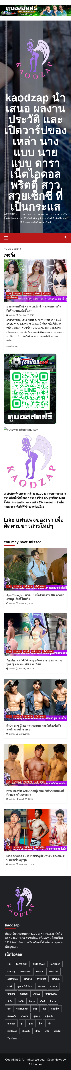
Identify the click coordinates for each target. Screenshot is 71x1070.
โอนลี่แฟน (12, 1038)
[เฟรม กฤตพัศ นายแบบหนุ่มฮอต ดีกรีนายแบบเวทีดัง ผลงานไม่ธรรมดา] (35, 765)
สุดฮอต (36, 1016)
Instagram (39, 964)
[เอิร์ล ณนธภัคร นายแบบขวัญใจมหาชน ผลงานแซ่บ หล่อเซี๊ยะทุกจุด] (35, 830)
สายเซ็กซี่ (55, 1008)
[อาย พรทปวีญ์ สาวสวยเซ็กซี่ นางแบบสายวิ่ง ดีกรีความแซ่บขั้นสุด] (35, 280)
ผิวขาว (32, 1001)
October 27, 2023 (26, 315)
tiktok (40, 971)
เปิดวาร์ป (26, 1031)
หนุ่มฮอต (11, 1023)
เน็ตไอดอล (12, 297)
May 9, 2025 (24, 734)
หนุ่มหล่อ (49, 1016)
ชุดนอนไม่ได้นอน (25, 986)
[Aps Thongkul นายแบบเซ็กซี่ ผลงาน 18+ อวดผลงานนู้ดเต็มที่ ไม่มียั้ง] (35, 569)
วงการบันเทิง (21, 1008)
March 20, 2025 (26, 799)
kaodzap (55, 964)
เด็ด (49, 1023)
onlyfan (17, 293)
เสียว (38, 1031)
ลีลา (9, 1008)
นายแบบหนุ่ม (51, 994)
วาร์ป (35, 1008)
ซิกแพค (41, 986)
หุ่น (22, 1023)
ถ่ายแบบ (53, 986)
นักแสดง (11, 994)
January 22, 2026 (26, 669)
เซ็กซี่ (40, 1023)
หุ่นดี (31, 1023)
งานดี (9, 986)
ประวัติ (20, 1001)
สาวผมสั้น (11, 1016)
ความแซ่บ (56, 979)
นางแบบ (27, 293)
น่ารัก (9, 1001)
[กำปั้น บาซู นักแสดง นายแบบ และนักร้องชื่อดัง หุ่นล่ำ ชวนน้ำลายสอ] (35, 700)
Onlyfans (25, 971)
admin (12, 315)
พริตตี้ (37, 293)
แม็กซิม (57, 1031)
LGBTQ (11, 971)
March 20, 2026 (26, 603)
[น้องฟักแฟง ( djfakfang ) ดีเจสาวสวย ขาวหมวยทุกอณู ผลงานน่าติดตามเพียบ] (35, 634)
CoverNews (54, 1059)
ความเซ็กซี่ (41, 979)
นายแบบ (17, 586)
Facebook (21, 964)
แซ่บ (47, 1031)
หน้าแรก (46, 293)
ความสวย (27, 979)
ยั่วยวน (53, 1001)
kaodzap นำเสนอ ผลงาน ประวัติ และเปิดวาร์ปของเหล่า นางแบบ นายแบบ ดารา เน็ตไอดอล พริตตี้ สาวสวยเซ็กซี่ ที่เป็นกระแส (35, 152)
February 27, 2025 (27, 864)
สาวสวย (24, 1016)
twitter (53, 971)
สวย (44, 1008)
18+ (9, 293)
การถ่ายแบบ (12, 979)
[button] (7, 237)
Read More (11, 346)
